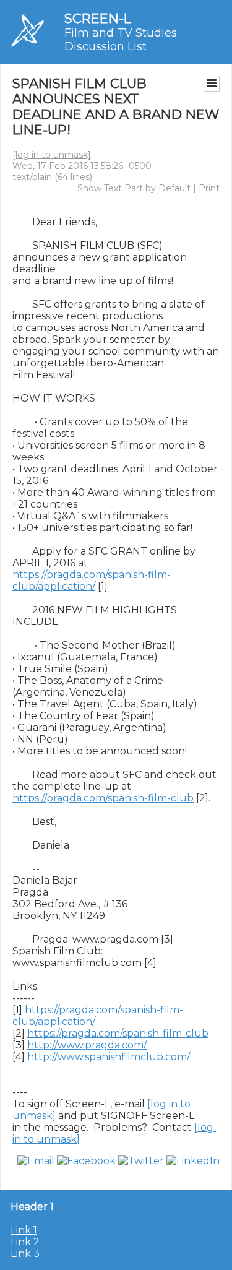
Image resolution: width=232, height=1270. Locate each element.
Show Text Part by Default (134, 188)
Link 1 (24, 1230)
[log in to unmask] (51, 154)
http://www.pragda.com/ (87, 1045)
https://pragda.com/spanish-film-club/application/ (91, 580)
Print (209, 188)
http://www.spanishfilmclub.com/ (108, 1057)
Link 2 (25, 1242)
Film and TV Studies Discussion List (120, 39)
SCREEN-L (97, 18)
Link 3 (25, 1253)
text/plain (32, 177)
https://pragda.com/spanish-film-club (103, 798)
